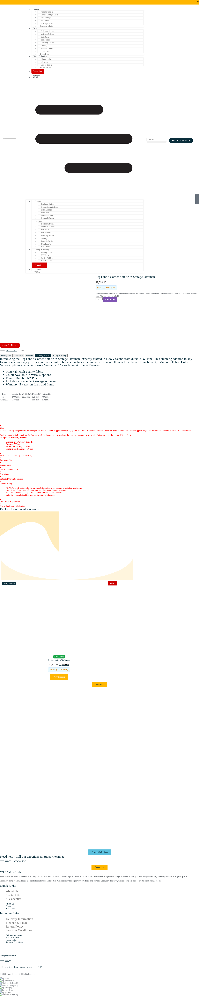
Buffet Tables (45, 67)
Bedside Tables (47, 48)
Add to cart (110, 299)
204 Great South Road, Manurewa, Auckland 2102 (21, 967)
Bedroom (36, 28)
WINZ (35, 77)
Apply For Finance (10, 345)
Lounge (36, 9)
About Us (12, 891)
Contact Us (13, 895)
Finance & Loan (16, 922)
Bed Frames (45, 40)
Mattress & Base (47, 34)
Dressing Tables (47, 43)
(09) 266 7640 (20, 861)
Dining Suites (46, 59)
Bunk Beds (45, 247)
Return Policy (15, 926)
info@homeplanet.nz (8, 955)
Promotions (37, 71)
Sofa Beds (45, 21)
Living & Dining (40, 56)
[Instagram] (4, 969)
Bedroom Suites (47, 31)
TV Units (44, 62)
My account (13, 899)
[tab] (6, 355)
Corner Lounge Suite (49, 15)
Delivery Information (19, 919)
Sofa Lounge (46, 18)
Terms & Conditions (19, 930)
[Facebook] (1, 969)
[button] (85, 139)
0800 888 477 (11, 351)
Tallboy (44, 46)
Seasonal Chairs (46, 26)
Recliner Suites (47, 12)
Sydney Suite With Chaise (59, 660)
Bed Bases (45, 37)
